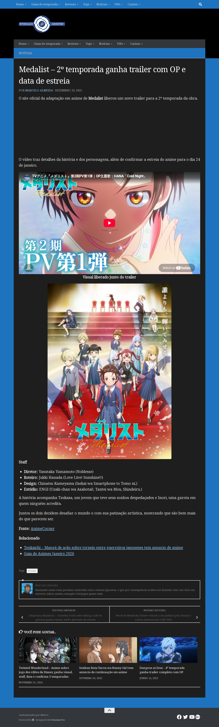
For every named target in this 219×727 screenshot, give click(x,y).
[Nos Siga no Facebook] (179, 717)
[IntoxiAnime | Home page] (42, 24)
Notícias (101, 4)
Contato (133, 4)
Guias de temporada (44, 4)
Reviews (70, 4)
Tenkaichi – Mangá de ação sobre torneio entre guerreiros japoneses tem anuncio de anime (103, 547)
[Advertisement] (109, 129)
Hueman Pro (58, 719)
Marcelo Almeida (39, 90)
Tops (86, 4)
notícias (25, 53)
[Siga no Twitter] (185, 717)
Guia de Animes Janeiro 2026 (49, 553)
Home (20, 4)
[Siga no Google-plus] (197, 717)
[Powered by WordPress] (33, 720)
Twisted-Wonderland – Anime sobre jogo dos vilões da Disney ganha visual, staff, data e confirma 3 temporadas (46, 672)
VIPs (117, 4)
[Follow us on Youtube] (191, 717)
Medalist (32, 570)
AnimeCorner (43, 528)
